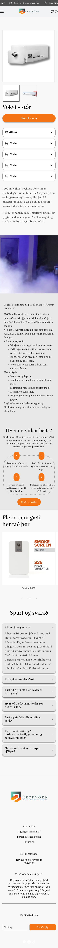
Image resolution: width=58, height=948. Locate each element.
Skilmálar (29, 842)
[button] (29, 627)
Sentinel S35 (28, 588)
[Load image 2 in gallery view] (29, 93)
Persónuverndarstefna (29, 836)
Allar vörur (29, 826)
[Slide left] (21, 598)
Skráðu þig (42, 927)
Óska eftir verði (29, 118)
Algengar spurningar (29, 831)
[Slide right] (36, 598)
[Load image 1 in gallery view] (11, 93)
